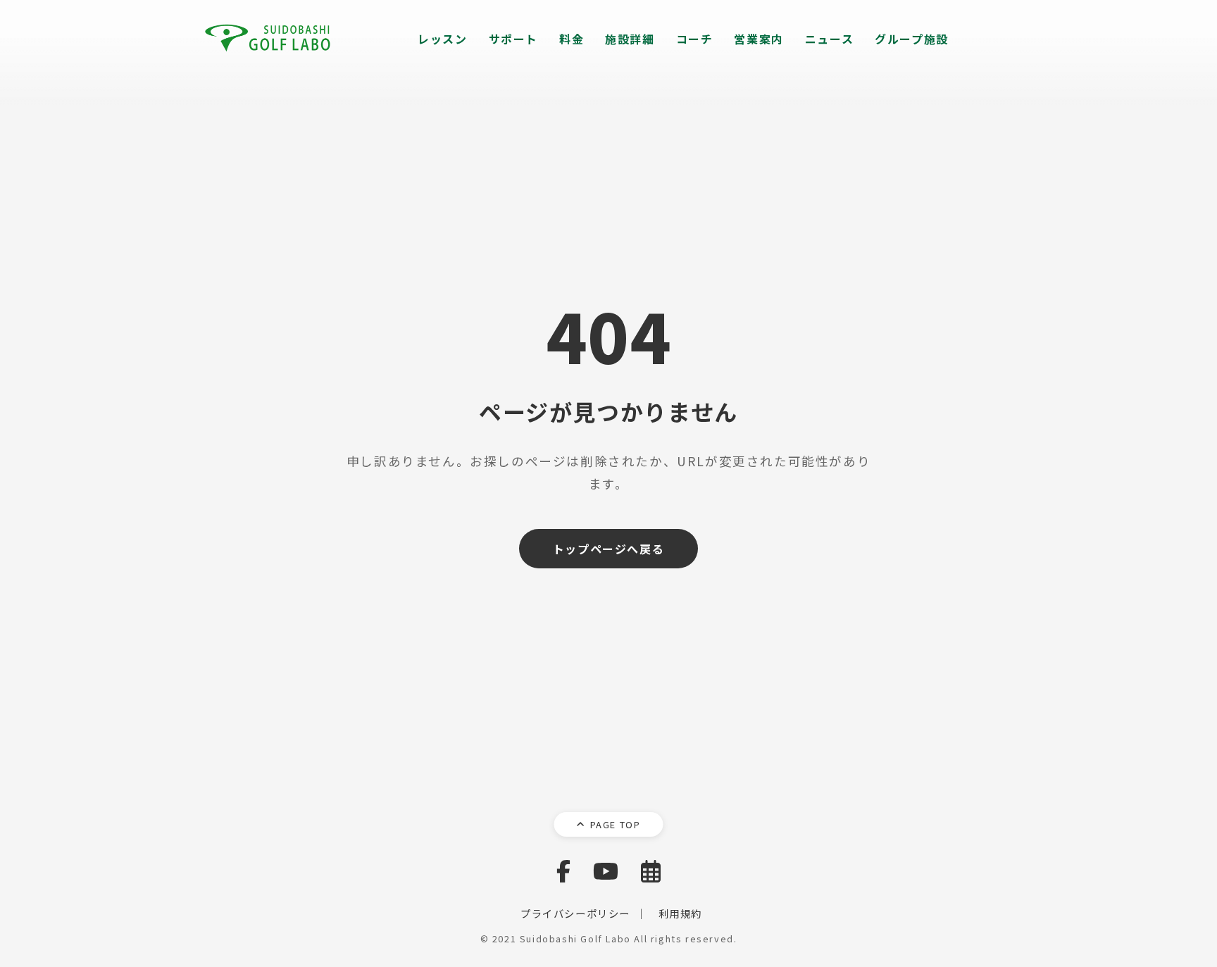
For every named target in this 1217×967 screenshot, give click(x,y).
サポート (513, 38)
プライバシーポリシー (575, 913)
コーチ (694, 38)
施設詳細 (629, 38)
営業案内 (758, 38)
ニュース (829, 38)
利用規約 (680, 913)
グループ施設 (912, 38)
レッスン (442, 38)
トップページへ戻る (608, 548)
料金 (571, 38)
